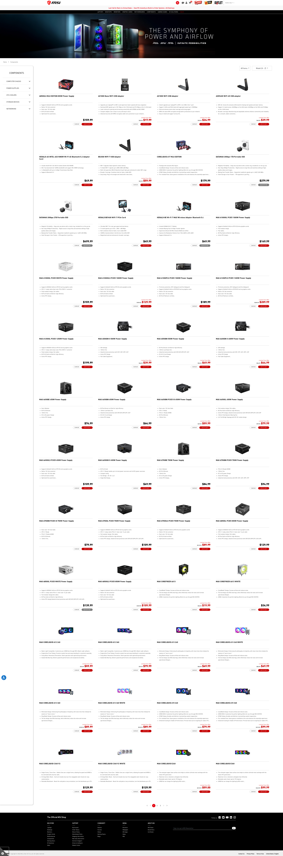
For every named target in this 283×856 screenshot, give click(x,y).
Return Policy (76, 832)
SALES (182, 12)
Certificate (151, 832)
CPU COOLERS (11, 95)
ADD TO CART (87, 124)
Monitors (49, 832)
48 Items (244, 68)
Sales (48, 845)
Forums (100, 830)
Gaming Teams (102, 834)
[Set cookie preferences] (4, 851)
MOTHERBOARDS (139, 12)
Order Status (75, 830)
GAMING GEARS (162, 12)
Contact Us (241, 854)
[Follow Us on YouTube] (227, 817)
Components (50, 838)
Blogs (99, 836)
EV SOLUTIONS (173, 12)
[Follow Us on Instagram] (234, 817)
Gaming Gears (51, 841)
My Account (75, 827)
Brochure (125, 827)
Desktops (49, 830)
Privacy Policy (250, 854)
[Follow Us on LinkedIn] (231, 817)
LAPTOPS (100, 12)
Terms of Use (260, 854)
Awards (100, 827)
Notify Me (264, 184)
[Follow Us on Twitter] (223, 817)
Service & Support (77, 841)
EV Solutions (50, 843)
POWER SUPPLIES (12, 88)
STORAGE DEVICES (12, 102)
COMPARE (76, 124)
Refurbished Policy (77, 834)
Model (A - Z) (261, 68)
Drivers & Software (77, 843)
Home (5, 62)
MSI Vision (150, 827)
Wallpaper (125, 830)
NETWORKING (11, 109)
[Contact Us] (182, 2)
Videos (99, 832)
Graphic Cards (51, 834)
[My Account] (186, 2)
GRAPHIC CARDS (127, 12)
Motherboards (51, 836)
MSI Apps (125, 832)
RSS (124, 836)
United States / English (272, 854)
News (124, 834)
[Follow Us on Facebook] (220, 817)
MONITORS (117, 12)
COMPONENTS (151, 12)
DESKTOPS (108, 12)
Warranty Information (78, 838)
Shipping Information (78, 836)
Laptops (49, 827)
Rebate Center (76, 845)
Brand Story (151, 830)
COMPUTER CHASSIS (13, 81)
